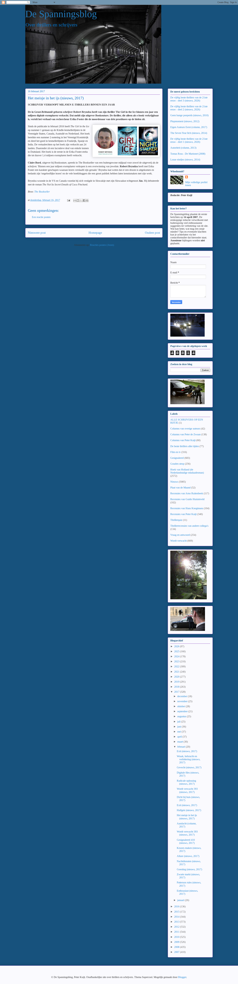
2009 (177, 942)
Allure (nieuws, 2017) (188, 856)
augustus (182, 716)
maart (180, 741)
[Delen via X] (81, 200)
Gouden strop (177, 463)
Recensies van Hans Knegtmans (186, 508)
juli (179, 721)
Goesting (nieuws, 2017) (189, 869)
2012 (177, 926)
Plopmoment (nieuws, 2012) (184, 121)
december (182, 696)
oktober (181, 706)
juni (179, 726)
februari (181, 746)
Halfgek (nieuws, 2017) (189, 810)
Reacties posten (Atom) (102, 245)
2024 (177, 656)
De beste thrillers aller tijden (184, 446)
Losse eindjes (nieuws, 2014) (185, 159)
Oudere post (152, 232)
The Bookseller (42, 191)
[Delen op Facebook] (84, 200)
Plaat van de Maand (180, 487)
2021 (177, 671)
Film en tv (175, 452)
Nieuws (174, 481)
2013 (177, 921)
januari (181, 900)
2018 (177, 686)
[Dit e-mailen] (74, 200)
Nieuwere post (37, 232)
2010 (177, 937)
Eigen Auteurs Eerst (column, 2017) (188, 127)
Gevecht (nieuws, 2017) (189, 767)
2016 (177, 906)
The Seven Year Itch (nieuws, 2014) (188, 133)
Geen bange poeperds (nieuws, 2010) (189, 115)
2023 (177, 661)
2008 (177, 947)
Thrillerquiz (176, 520)
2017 (177, 691)
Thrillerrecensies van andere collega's (189, 525)
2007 (177, 952)
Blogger (182, 977)
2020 (177, 676)
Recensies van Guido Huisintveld (187, 499)
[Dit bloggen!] (77, 200)
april (179, 736)
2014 (177, 916)
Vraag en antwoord (180, 534)
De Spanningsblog (61, 14)
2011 (177, 931)
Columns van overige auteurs (185, 428)
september (182, 711)
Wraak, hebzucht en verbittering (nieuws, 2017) (188, 759)
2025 (177, 651)
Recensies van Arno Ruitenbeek (186, 493)
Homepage (95, 232)
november (182, 701)
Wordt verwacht (178, 540)
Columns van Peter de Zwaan (185, 434)
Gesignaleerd (177, 458)
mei (179, 731)
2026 (177, 646)
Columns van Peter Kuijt (183, 440)
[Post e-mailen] (68, 200)
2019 (177, 681)
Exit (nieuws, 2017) (187, 751)
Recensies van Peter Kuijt (183, 514)
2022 (177, 666)
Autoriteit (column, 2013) (183, 147)
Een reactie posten (41, 217)
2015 (177, 911)
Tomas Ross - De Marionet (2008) (187, 153)
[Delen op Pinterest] (87, 200)
